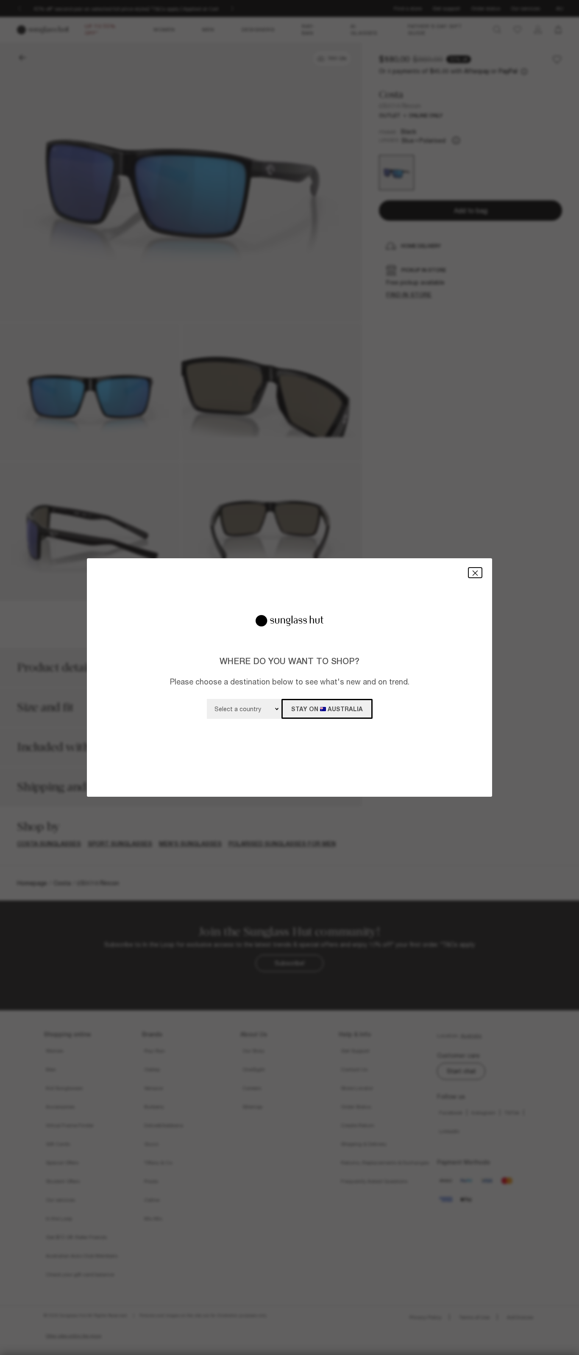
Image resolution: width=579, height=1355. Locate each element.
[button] (475, 572)
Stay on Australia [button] (327, 708)
